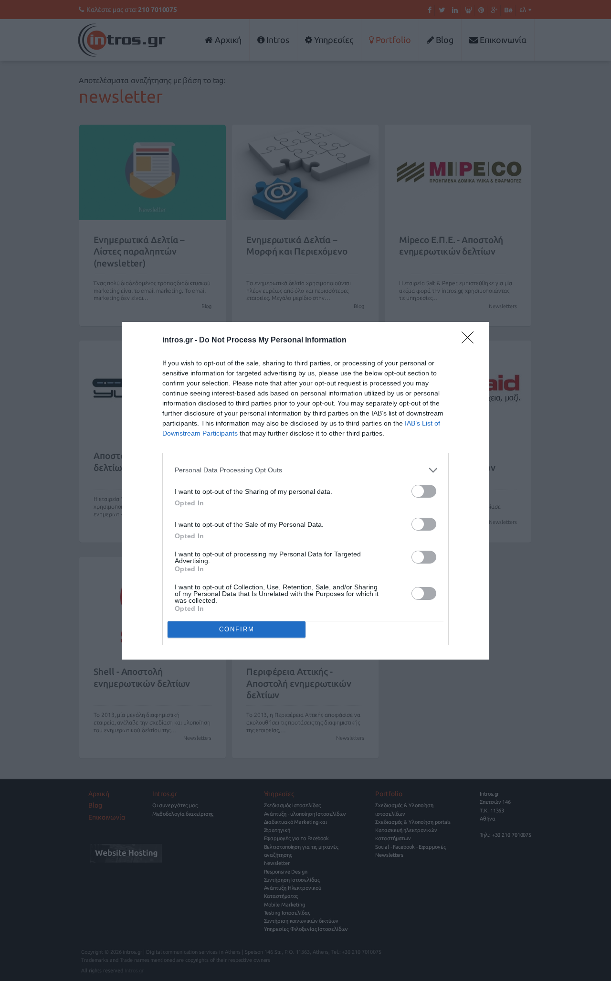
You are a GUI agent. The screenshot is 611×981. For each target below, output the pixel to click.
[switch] (423, 491)
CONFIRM (236, 629)
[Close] (471, 340)
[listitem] (305, 470)
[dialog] (305, 491)
